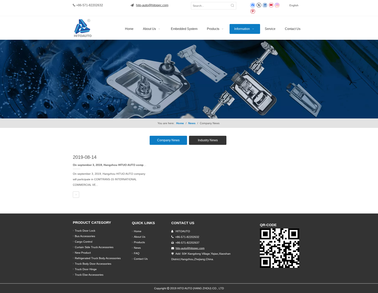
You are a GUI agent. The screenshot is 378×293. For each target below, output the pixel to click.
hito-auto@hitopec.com (152, 5)
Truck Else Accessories (89, 274)
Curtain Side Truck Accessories (94, 247)
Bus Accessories (85, 236)
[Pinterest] (252, 11)
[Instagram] (277, 5)
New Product (83, 252)
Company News (168, 140)
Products (139, 242)
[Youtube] (271, 5)
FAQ (136, 253)
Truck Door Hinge (86, 269)
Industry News (208, 140)
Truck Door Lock (85, 230)
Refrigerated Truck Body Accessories (98, 258)
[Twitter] (258, 5)
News (137, 247)
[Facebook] (252, 5)
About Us (139, 236)
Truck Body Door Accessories (93, 263)
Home (137, 231)
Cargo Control (83, 241)
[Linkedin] (264, 5)
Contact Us (141, 258)
